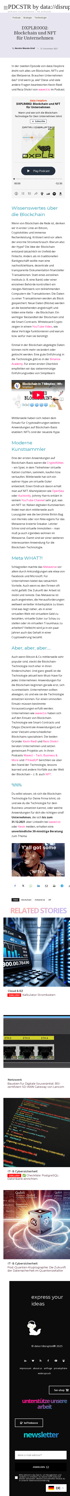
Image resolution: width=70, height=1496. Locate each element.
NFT (48, 774)
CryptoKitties (55, 463)
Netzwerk (15, 1079)
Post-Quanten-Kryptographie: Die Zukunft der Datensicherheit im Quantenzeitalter (36, 1269)
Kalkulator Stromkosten (38, 994)
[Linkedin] (38, 886)
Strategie (27, 17)
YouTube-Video (42, 326)
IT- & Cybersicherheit (23, 1171)
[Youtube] (56, 1361)
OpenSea (58, 491)
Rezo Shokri (50, 741)
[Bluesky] (33, 1361)
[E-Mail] (46, 886)
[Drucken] (54, 886)
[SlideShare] (63, 1361)
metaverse (40, 899)
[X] (22, 886)
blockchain (26, 899)
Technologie (41, 17)
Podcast (16, 17)
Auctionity (24, 495)
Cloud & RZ (15, 991)
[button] (60, 1368)
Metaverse (50, 567)
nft (49, 899)
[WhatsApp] (30, 886)
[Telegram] (61, 886)
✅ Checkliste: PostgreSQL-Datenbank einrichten (33, 1177)
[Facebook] (15, 886)
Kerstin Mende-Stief (25, 48)
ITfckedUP (31, 760)
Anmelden (39, 1466)
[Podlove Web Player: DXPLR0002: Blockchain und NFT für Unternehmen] (38, 147)
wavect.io (44, 89)
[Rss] (40, 1361)
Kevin (21, 826)
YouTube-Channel (33, 500)
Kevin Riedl (30, 741)
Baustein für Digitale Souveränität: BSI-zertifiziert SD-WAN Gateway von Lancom (35, 1085)
